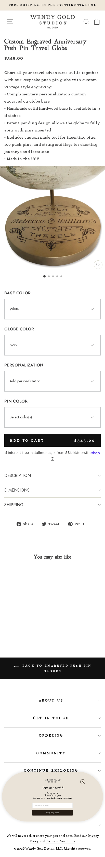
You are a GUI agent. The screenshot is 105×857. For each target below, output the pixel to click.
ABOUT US (51, 700)
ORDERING (51, 735)
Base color (17, 293)
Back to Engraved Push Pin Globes (56, 668)
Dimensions (17, 490)
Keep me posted (52, 812)
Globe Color (19, 329)
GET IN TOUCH (51, 718)
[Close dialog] (82, 781)
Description (17, 475)
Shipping (13, 505)
